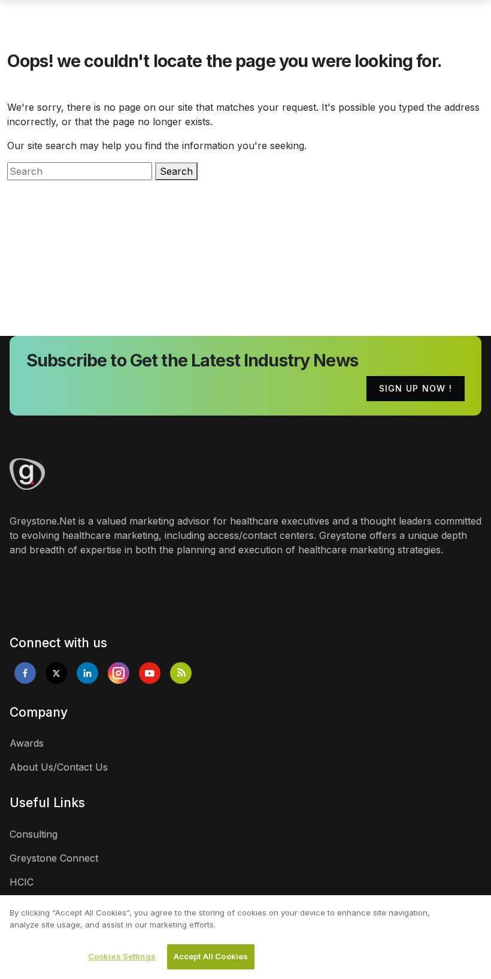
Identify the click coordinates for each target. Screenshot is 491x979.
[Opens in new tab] (25, 673)
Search (176, 171)
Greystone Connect (54, 858)
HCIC (22, 882)
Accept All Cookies (211, 956)
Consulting (33, 834)
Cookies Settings (122, 956)
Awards (27, 743)
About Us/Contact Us (59, 767)
